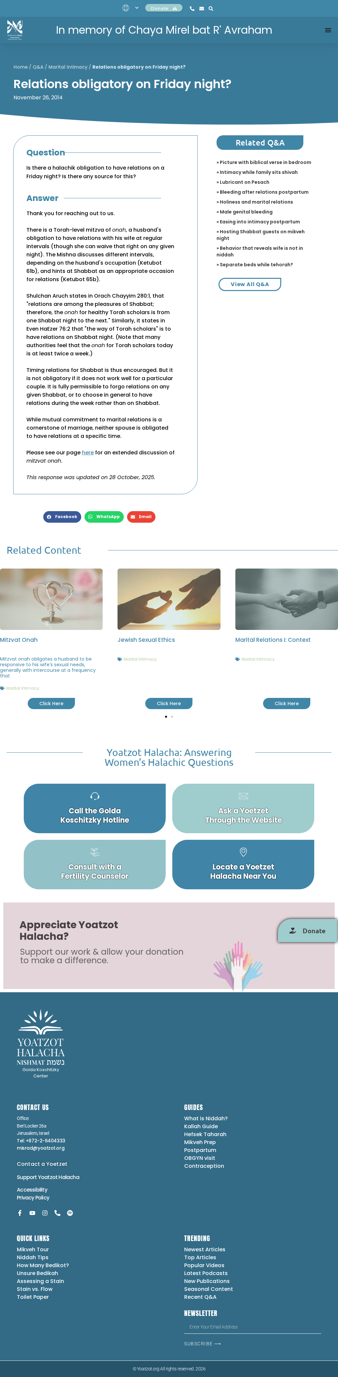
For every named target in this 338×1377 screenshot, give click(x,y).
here (88, 452)
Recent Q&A (200, 1297)
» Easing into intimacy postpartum (258, 221)
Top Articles (200, 1257)
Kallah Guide (201, 1126)
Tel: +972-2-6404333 (41, 1140)
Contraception (204, 1166)
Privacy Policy (33, 1197)
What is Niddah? (206, 1118)
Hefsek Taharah (205, 1134)
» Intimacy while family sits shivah (257, 172)
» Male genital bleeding (245, 212)
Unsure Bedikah (37, 1273)
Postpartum (200, 1150)
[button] (62, 517)
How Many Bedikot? (43, 1265)
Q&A (38, 67)
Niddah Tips (33, 1257)
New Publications (207, 1281)
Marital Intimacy (68, 67)
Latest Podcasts (206, 1273)
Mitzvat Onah (19, 640)
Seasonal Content (208, 1289)
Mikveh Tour (33, 1249)
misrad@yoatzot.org (40, 1148)
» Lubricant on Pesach (243, 182)
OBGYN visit (199, 1158)
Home (21, 67)
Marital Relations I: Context (273, 640)
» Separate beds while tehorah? (255, 264)
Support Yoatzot (37, 1177)
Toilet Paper (33, 1297)
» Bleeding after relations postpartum (263, 192)
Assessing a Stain (40, 1281)
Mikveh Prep (200, 1142)
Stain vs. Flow (35, 1289)
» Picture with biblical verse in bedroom (264, 162)
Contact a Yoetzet (42, 1164)
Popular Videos (204, 1265)
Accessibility (32, 1190)
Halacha (68, 1177)
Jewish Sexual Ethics (146, 640)
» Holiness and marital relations (255, 202)
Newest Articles (204, 1249)
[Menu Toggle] (328, 30)
